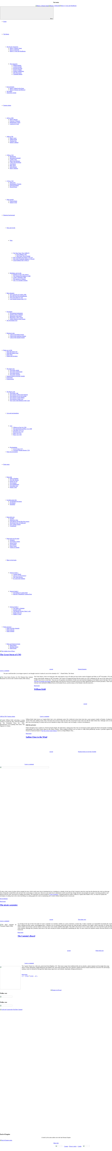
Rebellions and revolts (15, 273)
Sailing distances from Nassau (17, 319)
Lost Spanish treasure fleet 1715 (18, 299)
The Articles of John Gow (16, 399)
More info (56, 1143)
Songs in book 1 (14, 572)
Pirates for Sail (13, 481)
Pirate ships (9, 354)
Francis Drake (13, 201)
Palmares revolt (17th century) (21, 274)
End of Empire (10, 87)
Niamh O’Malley (17, 69)
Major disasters (10, 293)
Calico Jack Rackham (15, 162)
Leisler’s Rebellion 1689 (19, 277)
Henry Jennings (14, 168)
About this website (11, 92)
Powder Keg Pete (17, 68)
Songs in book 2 (14, 591)
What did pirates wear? (12, 353)
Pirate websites (10, 631)
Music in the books (11, 560)
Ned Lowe (12, 182)
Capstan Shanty (17, 574)
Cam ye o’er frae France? (19, 575)
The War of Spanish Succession (42, 681)
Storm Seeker (13, 543)
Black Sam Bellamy (15, 161)
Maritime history (14, 647)
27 (35, 976)
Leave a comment (4, 670)
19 (32, 976)
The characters (13, 64)
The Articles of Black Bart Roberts (19, 394)
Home (4, 21)
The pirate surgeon (15, 373)
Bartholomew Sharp (15, 122)
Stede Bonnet (13, 167)
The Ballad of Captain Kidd (20, 592)
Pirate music (6, 464)
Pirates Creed (13, 487)
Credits (79, 1146)
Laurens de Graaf (14, 124)
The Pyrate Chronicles (12, 47)
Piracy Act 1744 (17, 434)
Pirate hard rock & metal (13, 538)
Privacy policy (73, 1146)
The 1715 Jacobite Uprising (20, 280)
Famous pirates (7, 105)
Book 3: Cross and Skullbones (18, 51)
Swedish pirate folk (12, 500)
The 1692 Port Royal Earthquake (18, 296)
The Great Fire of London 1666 (18, 294)
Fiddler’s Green (17, 614)
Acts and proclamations (13, 413)
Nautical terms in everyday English (16, 376)
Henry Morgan (14, 119)
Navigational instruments (16, 313)
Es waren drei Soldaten (19, 578)
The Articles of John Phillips (17, 397)
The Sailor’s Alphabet (18, 608)
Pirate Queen (13, 546)
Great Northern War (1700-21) (21, 260)
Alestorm (12, 540)
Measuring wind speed (16, 316)
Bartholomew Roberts (15, 184)
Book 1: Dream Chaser (16, 48)
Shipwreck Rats (14, 520)
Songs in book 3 (14, 607)
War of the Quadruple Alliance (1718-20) (23, 259)
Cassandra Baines (17, 74)
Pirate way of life (7, 350)
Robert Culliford (14, 142)
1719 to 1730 (10, 181)
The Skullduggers (14, 484)
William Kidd (13, 139)
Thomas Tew (13, 141)
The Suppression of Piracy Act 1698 (22, 429)
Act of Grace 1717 (18, 449)
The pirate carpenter (15, 374)
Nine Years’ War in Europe (23, 256)
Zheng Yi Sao (13, 202)
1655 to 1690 (10, 118)
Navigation (9, 311)
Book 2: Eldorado (14, 49)
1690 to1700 (10, 136)
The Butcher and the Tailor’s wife (22, 611)
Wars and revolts (11, 227)
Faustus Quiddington (18, 71)
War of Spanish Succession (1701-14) (23, 257)
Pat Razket (12, 503)
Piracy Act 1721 (17, 433)
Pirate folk (9, 477)
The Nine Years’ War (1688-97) (21, 253)
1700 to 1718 (10, 155)
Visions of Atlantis (14, 547)
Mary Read (13, 165)
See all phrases (4, 898)
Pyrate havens (10, 379)
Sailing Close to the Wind (36, 737)
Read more (37, 685)
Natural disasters (82, 669)
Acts (11, 426)
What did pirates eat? (12, 351)
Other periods (10, 199)
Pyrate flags (10, 377)
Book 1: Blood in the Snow (17, 88)
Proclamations (13, 447)
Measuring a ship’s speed (16, 317)
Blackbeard (13, 156)
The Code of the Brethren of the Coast (20, 400)
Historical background (9, 215)
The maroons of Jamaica (19, 279)
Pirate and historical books (13, 644)
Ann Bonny (13, 164)
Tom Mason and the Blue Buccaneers (19, 521)
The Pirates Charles (15, 541)
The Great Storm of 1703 (16, 297)
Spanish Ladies (17, 609)
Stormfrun (12, 504)
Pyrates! (12, 518)
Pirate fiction (13, 648)
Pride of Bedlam (14, 478)
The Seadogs (13, 483)
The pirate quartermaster (16, 371)
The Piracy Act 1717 (18, 430)
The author (9, 91)
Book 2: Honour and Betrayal (17, 89)
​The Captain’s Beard (15, 524)
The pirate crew (11, 368)
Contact (66, 1146)
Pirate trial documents (12, 451)
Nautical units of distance (16, 314)
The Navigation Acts (12, 320)
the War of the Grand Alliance (49, 730)
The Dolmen (13, 544)
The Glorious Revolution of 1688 (21, 276)
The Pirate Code (11, 391)
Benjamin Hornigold (15, 158)
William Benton (17, 65)
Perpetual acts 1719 (18, 431)
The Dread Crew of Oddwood (18, 523)
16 (27, 976)
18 (31, 976)
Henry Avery (13, 138)
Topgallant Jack (14, 486)
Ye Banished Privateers (16, 501)
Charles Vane (13, 159)
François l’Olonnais (15, 121)
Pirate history (13, 645)
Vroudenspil (13, 526)
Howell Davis (13, 187)
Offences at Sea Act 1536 (19, 427)
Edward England (14, 185)
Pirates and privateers (12, 356)
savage (51, 669)
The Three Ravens (18, 577)
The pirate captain (14, 370)
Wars (11, 240)
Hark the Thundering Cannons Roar (22, 594)
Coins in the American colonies (18, 336)
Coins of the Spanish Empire (17, 337)
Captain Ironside (17, 67)
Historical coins (11, 333)
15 (26, 976)
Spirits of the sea (17, 612)
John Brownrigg (17, 72)
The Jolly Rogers (14, 480)
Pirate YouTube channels (13, 628)
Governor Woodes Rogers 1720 (21, 450)
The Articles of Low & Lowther (18, 396)
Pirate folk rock (11, 517)
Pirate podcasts (10, 630)
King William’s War (21, 254)
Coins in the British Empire (17, 334)
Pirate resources (7, 627)
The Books (6, 34)
